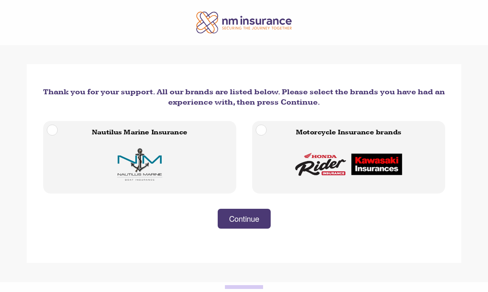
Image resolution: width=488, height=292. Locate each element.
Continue (244, 218)
